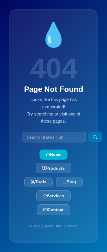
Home (56, 154)
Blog (71, 181)
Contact (56, 209)
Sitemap (71, 226)
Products (55, 168)
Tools (40, 181)
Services (55, 195)
